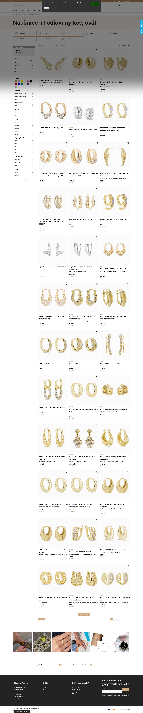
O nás (44, 687)
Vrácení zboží (17, 694)
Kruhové (24, 159)
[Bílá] (24, 81)
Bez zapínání (24, 153)
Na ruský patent (24, 143)
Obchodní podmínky (19, 698)
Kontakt (45, 692)
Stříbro (24, 74)
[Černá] (30, 81)
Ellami (24, 175)
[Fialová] (27, 84)
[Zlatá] (16, 81)
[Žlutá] (21, 81)
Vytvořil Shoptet (126, 709)
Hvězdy (24, 125)
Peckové (24, 162)
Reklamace (16, 692)
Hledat (14, 5)
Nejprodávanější (42, 45)
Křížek (24, 122)
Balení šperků (125, 1)
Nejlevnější (50, 45)
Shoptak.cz (31, 710)
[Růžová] (27, 81)
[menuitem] (17, 10)
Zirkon (24, 112)
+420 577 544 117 (76, 687)
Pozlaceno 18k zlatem (24, 96)
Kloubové (24, 149)
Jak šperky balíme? (18, 689)
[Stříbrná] (19, 81)
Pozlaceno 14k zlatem (24, 93)
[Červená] (16, 84)
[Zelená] (21, 84)
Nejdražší (57, 45)
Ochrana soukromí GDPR (20, 701)
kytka (24, 134)
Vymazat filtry (24, 179)
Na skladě (24, 65)
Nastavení (46, 7)
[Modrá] (19, 84)
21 (117, 619)
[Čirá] (24, 84)
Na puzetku (24, 146)
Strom (24, 131)
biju (24, 172)
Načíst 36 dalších (84, 614)
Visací (24, 165)
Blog (44, 689)
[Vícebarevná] (16, 86)
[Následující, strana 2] (114, 619)
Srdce (24, 128)
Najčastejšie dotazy (18, 696)
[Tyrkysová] (30, 84)
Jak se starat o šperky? (19, 687)
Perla (24, 115)
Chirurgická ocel (24, 105)
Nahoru (42, 619)
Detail (53, 111)
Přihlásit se (126, 689)
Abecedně (63, 45)
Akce (24, 68)
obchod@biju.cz (76, 689)
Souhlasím (94, 4)
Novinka (24, 71)
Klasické (24, 140)
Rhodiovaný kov (19, 52)
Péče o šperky (117, 1)
